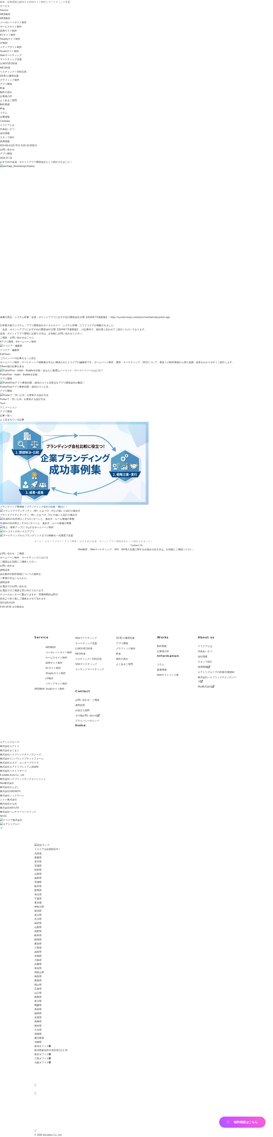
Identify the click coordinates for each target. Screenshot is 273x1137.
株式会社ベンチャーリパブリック (18, 811)
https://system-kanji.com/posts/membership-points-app (140, 317)
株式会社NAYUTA (9, 807)
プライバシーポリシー (87, 720)
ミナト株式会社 (8, 799)
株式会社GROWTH (10, 791)
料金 (2, 88)
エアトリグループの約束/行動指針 (216, 672)
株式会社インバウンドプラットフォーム (21, 758)
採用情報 (5, 141)
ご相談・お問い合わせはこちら (17, 337)
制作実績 (162, 646)
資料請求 (5, 582)
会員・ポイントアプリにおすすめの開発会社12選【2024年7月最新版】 (40, 329)
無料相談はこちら (246, 1122)
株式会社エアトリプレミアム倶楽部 (19, 766)
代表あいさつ (7, 129)
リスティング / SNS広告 (13, 71)
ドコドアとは (7, 125)
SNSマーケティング (86, 664)
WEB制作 (5, 14)
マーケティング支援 (11, 59)
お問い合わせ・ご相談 (87, 700)
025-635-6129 (7, 602)
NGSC (3, 816)
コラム (160, 664)
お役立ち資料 (82, 710)
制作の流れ (6, 92)
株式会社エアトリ (9, 746)
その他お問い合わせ (86, 715)
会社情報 (5, 133)
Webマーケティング (11, 55)
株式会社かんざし (9, 787)
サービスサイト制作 (11, 26)
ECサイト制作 (7, 34)
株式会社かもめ (8, 803)
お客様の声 (6, 96)
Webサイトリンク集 (168, 674)
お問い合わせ (7, 149)
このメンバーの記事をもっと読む (18, 358)
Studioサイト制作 (55, 688)
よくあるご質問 (8, 100)
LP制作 (4, 43)
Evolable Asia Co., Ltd (12, 775)
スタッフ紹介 (7, 137)
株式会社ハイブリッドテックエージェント (23, 779)
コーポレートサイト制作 (13, 22)
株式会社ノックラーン (12, 795)
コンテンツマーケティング (89, 669)
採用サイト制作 (8, 30)
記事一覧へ (6, 415)
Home (80, 725)
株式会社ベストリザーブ (13, 770)
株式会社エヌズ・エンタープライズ (19, 762)
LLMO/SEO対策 (83, 648)
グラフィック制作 (9, 80)
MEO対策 (5, 67)
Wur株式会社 (205, 686)
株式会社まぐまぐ (9, 750)
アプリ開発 (6, 84)
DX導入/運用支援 (9, 75)
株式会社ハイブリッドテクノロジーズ (217, 679)
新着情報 (162, 669)
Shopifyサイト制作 (10, 38)
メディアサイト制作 (11, 47)
